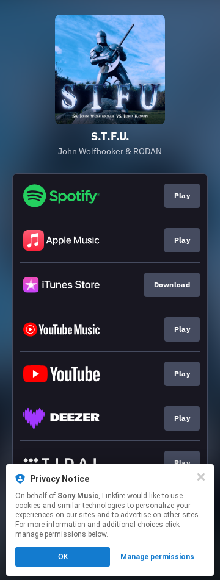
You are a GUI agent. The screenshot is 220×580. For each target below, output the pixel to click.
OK (63, 557)
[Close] (201, 477)
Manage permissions (157, 557)
